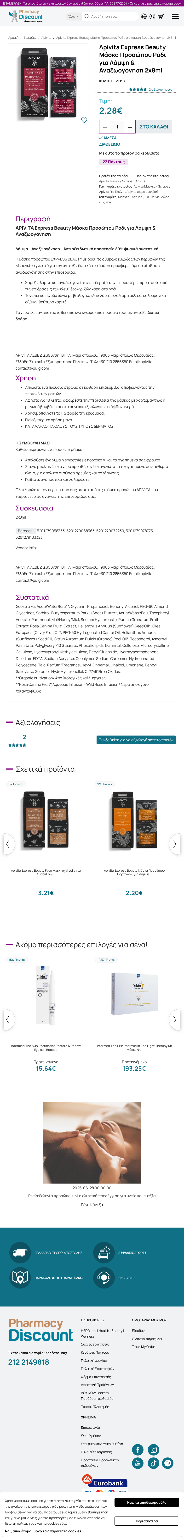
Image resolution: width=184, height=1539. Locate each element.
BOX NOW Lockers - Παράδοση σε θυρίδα (97, 1395)
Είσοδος (138, 1330)
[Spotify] (167, 1463)
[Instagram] (153, 1450)
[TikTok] (153, 1463)
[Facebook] (138, 1450)
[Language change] (145, 13)
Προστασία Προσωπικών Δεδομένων (100, 1463)
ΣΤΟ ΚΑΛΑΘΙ (154, 126)
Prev (9, 844)
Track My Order (143, 1346)
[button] (87, 16)
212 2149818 (28, 1362)
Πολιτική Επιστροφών (97, 1368)
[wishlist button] (84, 121)
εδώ (63, 1523)
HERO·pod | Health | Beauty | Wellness (102, 1333)
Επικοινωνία (90, 1427)
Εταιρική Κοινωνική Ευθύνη (102, 1443)
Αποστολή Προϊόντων (97, 1384)
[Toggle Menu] (176, 16)
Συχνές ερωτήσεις (95, 1344)
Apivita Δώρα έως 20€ (142, 191)
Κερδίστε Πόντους (95, 1352)
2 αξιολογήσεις (160, 89)
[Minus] (104, 127)
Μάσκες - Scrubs (130, 197)
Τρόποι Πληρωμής (95, 1406)
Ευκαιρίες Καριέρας (96, 1452)
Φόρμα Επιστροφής (96, 1376)
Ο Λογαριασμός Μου (147, 1338)
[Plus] (129, 127)
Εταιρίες (29, 37)
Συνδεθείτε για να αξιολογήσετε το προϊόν (136, 739)
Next (174, 844)
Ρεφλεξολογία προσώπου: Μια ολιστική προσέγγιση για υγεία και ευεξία (92, 1195)
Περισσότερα (147, 1521)
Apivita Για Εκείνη (111, 191)
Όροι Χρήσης (91, 1435)
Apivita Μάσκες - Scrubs (151, 186)
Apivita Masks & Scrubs (115, 181)
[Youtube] (138, 1463)
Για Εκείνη (151, 197)
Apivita (46, 37)
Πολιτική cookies (94, 1360)
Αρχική (13, 37)
